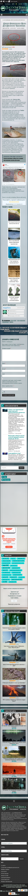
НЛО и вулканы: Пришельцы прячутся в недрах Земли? (14, 700)
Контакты (4, 871)
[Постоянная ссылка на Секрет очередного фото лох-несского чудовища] (14, 38)
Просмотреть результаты (14, 604)
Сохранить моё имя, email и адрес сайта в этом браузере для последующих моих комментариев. (12, 382)
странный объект (7, 574)
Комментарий (6, 348)
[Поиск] (27, 15)
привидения (21, 558)
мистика (6, 558)
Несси (11, 322)
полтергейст (12, 581)
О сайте (3, 865)
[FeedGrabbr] (13, 461)
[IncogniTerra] (5, 312)
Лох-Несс (13, 320)
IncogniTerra (6, 28)
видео (5, 565)
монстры (5, 577)
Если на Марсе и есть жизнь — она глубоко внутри (14, 775)
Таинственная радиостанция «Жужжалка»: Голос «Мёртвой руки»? (14, 646)
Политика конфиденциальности (10, 867)
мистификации (6, 572)
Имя (3, 363)
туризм (5, 570)
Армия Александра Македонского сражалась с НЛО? (14, 665)
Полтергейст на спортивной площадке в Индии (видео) (13, 328)
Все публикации (7, 20)
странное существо (18, 561)
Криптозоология (14, 20)
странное (21, 577)
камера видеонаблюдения (15, 570)
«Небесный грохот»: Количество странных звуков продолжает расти (14, 742)
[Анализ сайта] (24, 891)
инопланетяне (15, 568)
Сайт (3, 374)
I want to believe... (15, 598)
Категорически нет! (14, 594)
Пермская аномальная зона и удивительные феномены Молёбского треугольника (14, 759)
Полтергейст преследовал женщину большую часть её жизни (14, 726)
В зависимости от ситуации (14, 596)
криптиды (6, 579)
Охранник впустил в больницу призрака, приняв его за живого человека (13, 628)
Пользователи (5, 879)
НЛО (5, 582)
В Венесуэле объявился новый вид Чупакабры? (14, 682)
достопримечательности (17, 563)
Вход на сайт (4, 875)
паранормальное (16, 572)
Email (4, 369)
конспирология (6, 563)
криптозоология (17, 579)
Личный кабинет (5, 877)
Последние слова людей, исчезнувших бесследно (16, 332)
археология (14, 565)
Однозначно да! (15, 592)
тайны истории (6, 560)
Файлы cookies (5, 869)
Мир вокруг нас (21, 20)
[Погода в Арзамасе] (16, 4)
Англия (13, 558)
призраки (13, 577)
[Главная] (1, 1)
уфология (6, 568)
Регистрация (4, 873)
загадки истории (17, 574)
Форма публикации (6, 881)
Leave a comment (21, 28)
